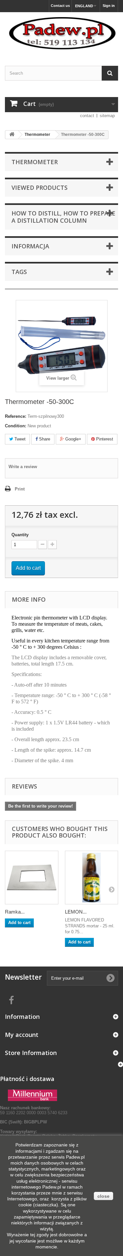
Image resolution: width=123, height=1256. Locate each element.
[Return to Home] (12, 135)
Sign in (109, 6)
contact (87, 115)
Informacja (30, 246)
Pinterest (104, 439)
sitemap (107, 115)
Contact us (60, 6)
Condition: (15, 425)
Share (44, 439)
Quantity (20, 534)
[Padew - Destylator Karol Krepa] (61, 33)
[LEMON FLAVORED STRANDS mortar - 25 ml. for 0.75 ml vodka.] (91, 877)
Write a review (23, 466)
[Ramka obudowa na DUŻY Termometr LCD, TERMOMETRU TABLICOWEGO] (31, 877)
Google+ (72, 439)
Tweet (19, 439)
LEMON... (76, 912)
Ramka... (15, 912)
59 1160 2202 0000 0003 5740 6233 (33, 1110)
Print (20, 489)
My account (21, 1035)
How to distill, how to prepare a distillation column (63, 216)
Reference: (15, 416)
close (103, 1196)
